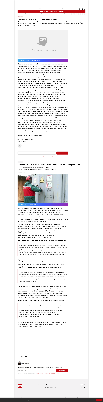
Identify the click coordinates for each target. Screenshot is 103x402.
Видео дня (32, 14)
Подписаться (62, 153)
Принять (99, 400)
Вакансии (48, 385)
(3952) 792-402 (53, 393)
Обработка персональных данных (51, 387)
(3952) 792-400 (53, 395)
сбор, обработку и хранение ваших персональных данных (48, 156)
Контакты (61, 385)
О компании (41, 385)
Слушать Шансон (61, 9)
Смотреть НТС (37, 9)
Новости (38, 14)
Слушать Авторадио (49, 9)
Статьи (27, 14)
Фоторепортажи (59, 14)
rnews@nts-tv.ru (51, 394)
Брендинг (55, 385)
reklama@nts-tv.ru (51, 396)
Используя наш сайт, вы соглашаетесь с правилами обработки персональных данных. (48, 400)
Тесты (52, 14)
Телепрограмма (45, 14)
